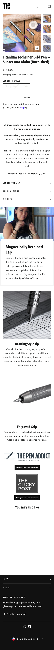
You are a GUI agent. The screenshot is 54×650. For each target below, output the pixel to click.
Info (6, 579)
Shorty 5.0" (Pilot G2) (16, 86)
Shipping (7, 74)
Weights (7, 199)
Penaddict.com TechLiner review (27, 467)
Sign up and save (14, 597)
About (7, 587)
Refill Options (11, 191)
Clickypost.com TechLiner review (27, 498)
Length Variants (12, 183)
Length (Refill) (11, 81)
